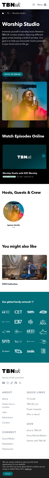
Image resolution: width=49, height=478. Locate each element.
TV (8, 13)
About (5, 399)
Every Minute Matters (37, 435)
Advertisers (7, 417)
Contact (6, 422)
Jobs (4, 412)
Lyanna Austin (13, 225)
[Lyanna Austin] (13, 211)
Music (6, 68)
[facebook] (16, 382)
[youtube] (3, 382)
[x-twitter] (20, 382)
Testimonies (7, 449)
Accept (7, 474)
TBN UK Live (32, 404)
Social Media (8, 438)
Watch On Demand (12, 74)
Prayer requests (34, 409)
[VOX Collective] (24, 267)
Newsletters (7, 443)
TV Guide (31, 399)
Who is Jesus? (34, 414)
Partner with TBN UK (36, 440)
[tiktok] (12, 382)
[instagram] (8, 382)
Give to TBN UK (34, 430)
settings (28, 469)
